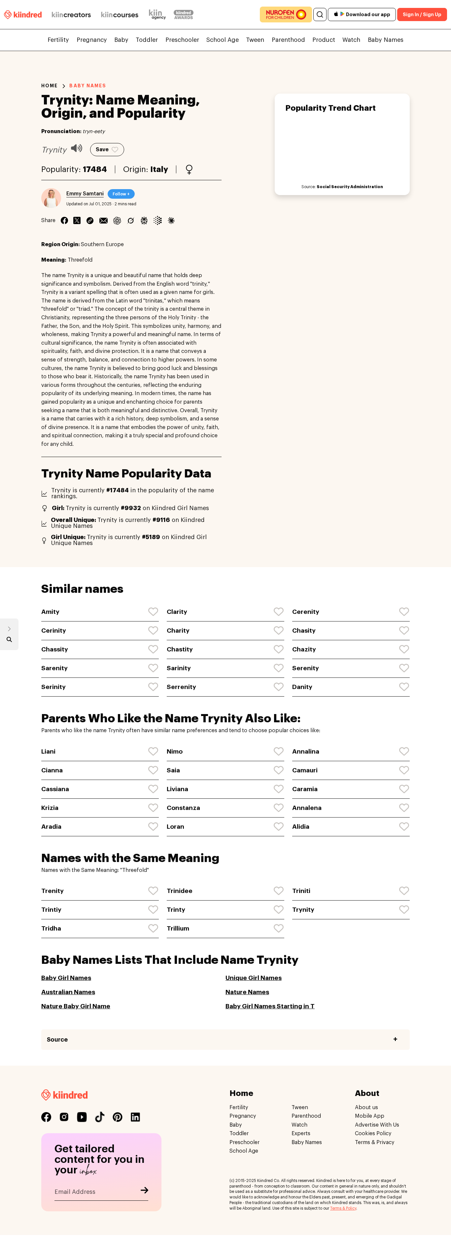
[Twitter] (77, 220)
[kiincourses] (120, 14)
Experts (301, 1133)
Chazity (304, 649)
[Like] (153, 612)
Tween (255, 40)
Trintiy (51, 909)
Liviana (177, 789)
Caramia (305, 789)
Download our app (368, 14)
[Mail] (103, 220)
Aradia (51, 826)
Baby (121, 40)
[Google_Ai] (158, 220)
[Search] (320, 14)
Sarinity (179, 668)
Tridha (51, 928)
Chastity (180, 649)
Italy (159, 169)
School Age (222, 40)
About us (366, 1107)
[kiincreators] (71, 14)
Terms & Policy (343, 1208)
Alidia (300, 826)
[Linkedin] (90, 220)
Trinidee (179, 891)
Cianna (52, 770)
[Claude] (171, 220)
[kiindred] (23, 14)
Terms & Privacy (374, 1142)
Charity (178, 630)
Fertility (58, 40)
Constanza (183, 808)
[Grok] (130, 220)
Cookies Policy (373, 1133)
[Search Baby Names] (9, 640)
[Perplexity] (144, 220)
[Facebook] (64, 220)
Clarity (177, 612)
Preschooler (182, 40)
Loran (175, 826)
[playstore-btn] (342, 14)
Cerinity (53, 630)
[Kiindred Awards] (183, 14)
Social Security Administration (350, 187)
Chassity (54, 649)
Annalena (307, 808)
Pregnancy (92, 40)
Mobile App (369, 1116)
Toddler (147, 40)
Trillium (178, 928)
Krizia (49, 808)
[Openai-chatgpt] (117, 220)
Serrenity (181, 687)
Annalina (305, 751)
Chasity (304, 630)
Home (49, 85)
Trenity (52, 891)
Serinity (53, 687)
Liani (48, 751)
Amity (50, 612)
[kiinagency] (159, 14)
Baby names (87, 85)
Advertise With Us (377, 1125)
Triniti (301, 891)
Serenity (305, 668)
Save (102, 149)
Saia (173, 770)
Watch (351, 40)
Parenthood (288, 40)
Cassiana (55, 789)
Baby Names (385, 40)
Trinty (176, 909)
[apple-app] (336, 14)
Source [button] (57, 1040)
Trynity (303, 909)
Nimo (175, 751)
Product (323, 40)
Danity (302, 687)
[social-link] (46, 1117)
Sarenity (54, 668)
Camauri (305, 770)
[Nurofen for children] (286, 14)
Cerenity (305, 612)
